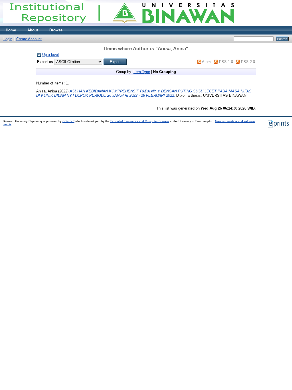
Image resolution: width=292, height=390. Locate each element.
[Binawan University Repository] (118, 25)
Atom (206, 62)
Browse (55, 30)
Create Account (29, 39)
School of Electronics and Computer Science (139, 121)
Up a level (50, 54)
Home (11, 30)
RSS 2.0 (248, 62)
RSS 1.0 (226, 62)
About (32, 30)
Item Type (141, 72)
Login (7, 39)
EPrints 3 (68, 121)
